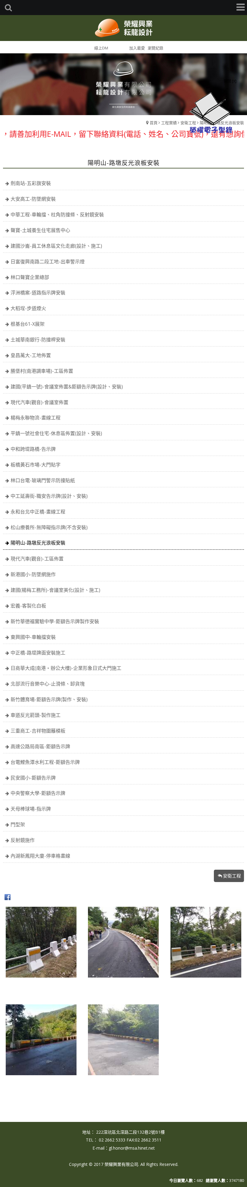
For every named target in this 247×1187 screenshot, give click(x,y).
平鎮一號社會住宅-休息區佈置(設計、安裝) (56, 433)
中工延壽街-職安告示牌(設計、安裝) (49, 496)
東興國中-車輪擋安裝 (33, 637)
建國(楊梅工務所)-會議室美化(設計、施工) (55, 590)
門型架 (18, 824)
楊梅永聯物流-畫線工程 (36, 417)
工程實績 (169, 122)
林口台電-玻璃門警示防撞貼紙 (43, 480)
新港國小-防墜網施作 (33, 574)
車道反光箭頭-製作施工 (36, 715)
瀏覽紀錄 (155, 48)
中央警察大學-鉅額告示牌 (38, 793)
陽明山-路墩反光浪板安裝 (38, 542)
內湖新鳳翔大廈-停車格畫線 (40, 856)
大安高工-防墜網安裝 (33, 199)
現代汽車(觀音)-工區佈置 (37, 558)
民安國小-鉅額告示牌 (33, 777)
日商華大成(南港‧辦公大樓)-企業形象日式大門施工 (66, 668)
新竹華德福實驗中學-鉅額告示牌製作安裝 (55, 621)
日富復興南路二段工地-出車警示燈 (48, 261)
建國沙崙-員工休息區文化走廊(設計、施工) (56, 246)
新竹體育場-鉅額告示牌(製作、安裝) (49, 699)
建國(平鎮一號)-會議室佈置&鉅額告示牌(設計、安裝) (67, 386)
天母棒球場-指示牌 (31, 808)
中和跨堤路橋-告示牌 (33, 449)
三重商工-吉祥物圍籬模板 (38, 730)
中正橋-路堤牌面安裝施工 (38, 652)
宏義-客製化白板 (28, 605)
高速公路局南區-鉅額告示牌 (40, 746)
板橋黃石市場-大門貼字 (36, 464)
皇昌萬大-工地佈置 (31, 355)
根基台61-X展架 (28, 324)
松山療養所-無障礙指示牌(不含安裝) (49, 527)
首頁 (154, 122)
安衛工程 (232, 876)
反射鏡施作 (23, 840)
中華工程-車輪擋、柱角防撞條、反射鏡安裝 (57, 214)
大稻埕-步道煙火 (28, 308)
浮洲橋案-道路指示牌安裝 (38, 292)
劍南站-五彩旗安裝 (31, 183)
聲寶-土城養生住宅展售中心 (40, 230)
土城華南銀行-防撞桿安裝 (38, 339)
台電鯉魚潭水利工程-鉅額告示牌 (45, 762)
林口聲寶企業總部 (30, 277)
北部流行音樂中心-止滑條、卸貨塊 (48, 683)
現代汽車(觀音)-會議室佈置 (39, 402)
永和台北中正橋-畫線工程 (38, 511)
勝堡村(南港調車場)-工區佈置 (42, 371)
